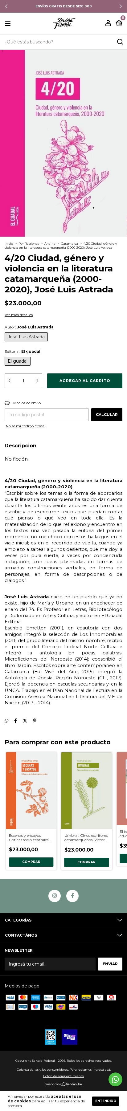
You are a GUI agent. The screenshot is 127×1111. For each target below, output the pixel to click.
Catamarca (69, 244)
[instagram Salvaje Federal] (54, 896)
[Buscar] (120, 41)
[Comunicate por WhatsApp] (115, 1079)
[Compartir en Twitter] (25, 720)
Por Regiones (28, 244)
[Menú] (9, 23)
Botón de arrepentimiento (63, 1076)
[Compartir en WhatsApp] (6, 720)
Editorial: (22, 351)
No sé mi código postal (25, 426)
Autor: (29, 327)
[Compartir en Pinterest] (34, 720)
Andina (49, 244)
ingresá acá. (101, 1070)
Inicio (9, 244)
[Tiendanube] (63, 1085)
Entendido (105, 1101)
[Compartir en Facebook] (15, 720)
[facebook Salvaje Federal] (72, 896)
